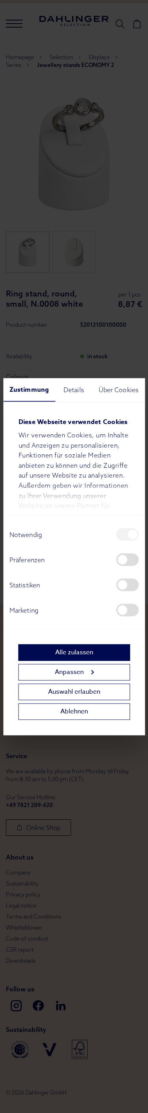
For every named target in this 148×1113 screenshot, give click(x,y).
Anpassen (69, 672)
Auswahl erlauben (74, 691)
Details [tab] (74, 389)
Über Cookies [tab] (119, 389)
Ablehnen (74, 711)
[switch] (127, 559)
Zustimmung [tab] (29, 389)
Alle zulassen (74, 652)
